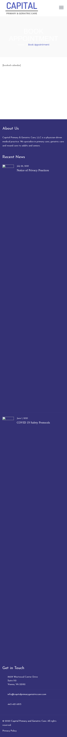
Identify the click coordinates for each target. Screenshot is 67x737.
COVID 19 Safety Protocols (33, 422)
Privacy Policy (9, 731)
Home (21, 44)
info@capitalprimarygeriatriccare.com (27, 694)
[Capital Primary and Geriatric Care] (22, 8)
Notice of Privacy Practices (33, 170)
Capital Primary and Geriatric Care (28, 721)
